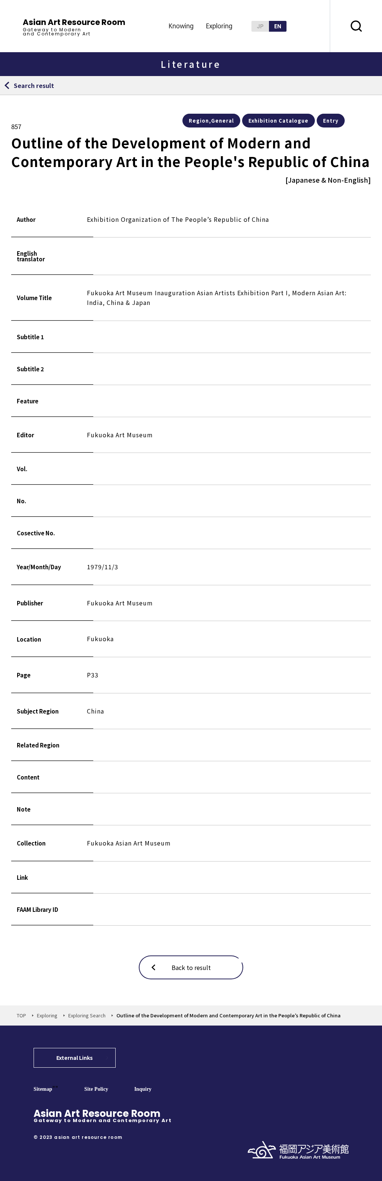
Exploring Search (87, 1015)
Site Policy (96, 1089)
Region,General (211, 120)
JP (260, 26)
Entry (330, 120)
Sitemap (43, 1089)
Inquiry (142, 1089)
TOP (21, 1015)
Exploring (47, 1015)
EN (277, 26)
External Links (74, 1057)
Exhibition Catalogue (278, 120)
